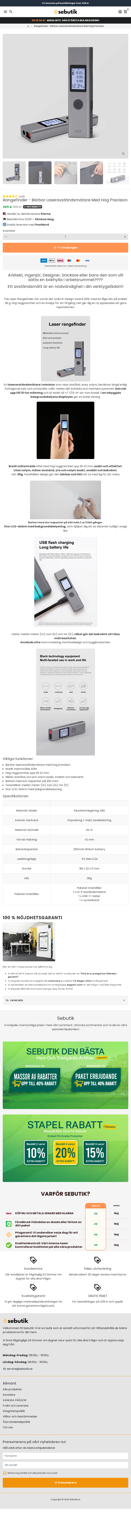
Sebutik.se (75, 1499)
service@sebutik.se (18, 1369)
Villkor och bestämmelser (20, 1416)
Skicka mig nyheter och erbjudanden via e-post (32, 1473)
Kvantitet (9, 231)
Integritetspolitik (14, 1411)
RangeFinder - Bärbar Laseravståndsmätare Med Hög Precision (69, 26)
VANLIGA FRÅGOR (14, 1400)
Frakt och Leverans (15, 1406)
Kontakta (9, 1395)
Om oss (8, 1427)
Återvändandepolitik (16, 1422)
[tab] (65, 1000)
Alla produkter (12, 1389)
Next (125, 96)
